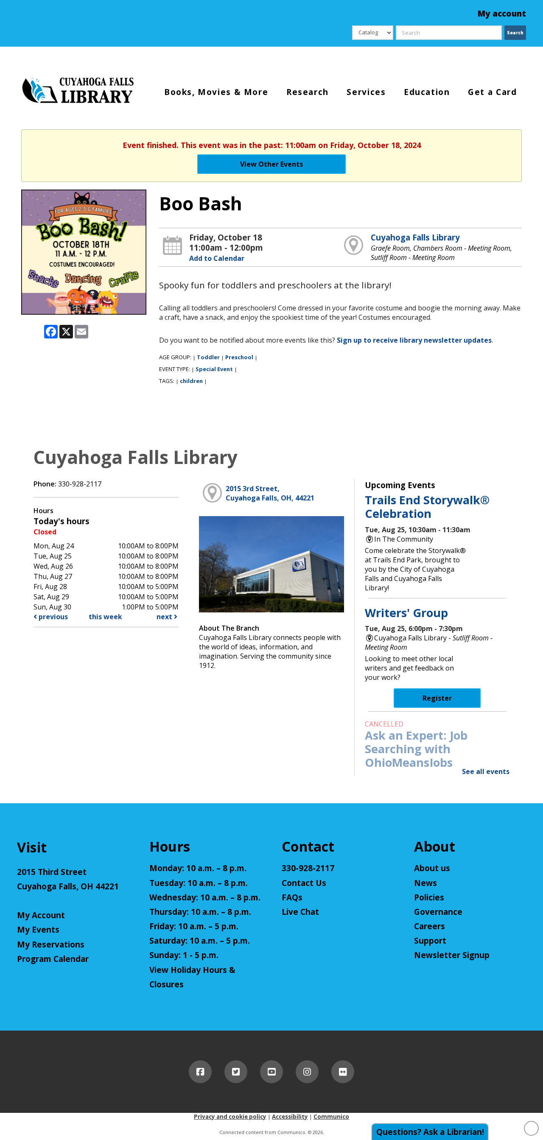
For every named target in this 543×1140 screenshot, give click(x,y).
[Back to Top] (531, 1128)
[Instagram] (307, 1071)
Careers (429, 926)
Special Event (214, 369)
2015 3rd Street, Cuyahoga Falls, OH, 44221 (270, 493)
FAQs (292, 897)
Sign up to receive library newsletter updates (414, 340)
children (191, 381)
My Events (38, 929)
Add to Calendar (216, 258)
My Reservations (50, 944)
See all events (485, 771)
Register (437, 698)
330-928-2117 (308, 868)
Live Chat (300, 911)
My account (502, 13)
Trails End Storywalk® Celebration (427, 506)
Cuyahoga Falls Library (415, 237)
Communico (331, 1116)
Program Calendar (53, 958)
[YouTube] (271, 1071)
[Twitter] (235, 1071)
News (425, 883)
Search (515, 33)
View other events (271, 164)
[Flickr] (342, 1071)
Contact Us (304, 883)
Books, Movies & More (216, 91)
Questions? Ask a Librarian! (430, 1131)
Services (366, 91)
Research (307, 91)
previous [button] (52, 616)
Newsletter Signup (452, 955)
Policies (429, 897)
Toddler (208, 357)
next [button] (165, 616)
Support (430, 940)
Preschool (239, 357)
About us (432, 868)
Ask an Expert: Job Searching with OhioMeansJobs (416, 749)
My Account (41, 915)
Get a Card (492, 91)
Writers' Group (406, 612)
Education (427, 91)
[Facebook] (200, 1071)
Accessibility (290, 1116)
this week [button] (105, 616)
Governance (438, 911)
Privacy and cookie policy (230, 1116)
